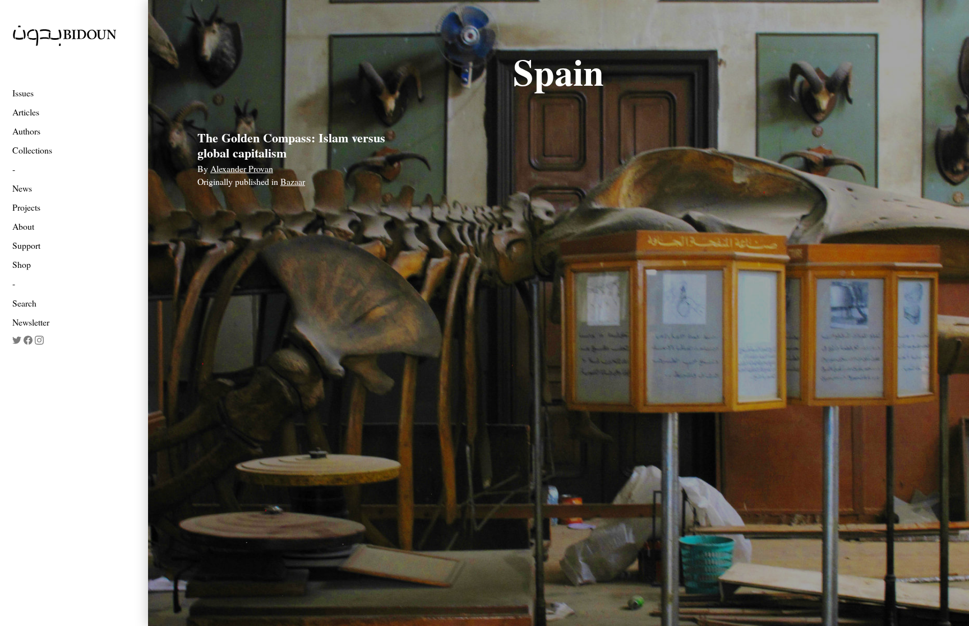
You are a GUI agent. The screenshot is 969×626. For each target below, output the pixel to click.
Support (26, 245)
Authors (26, 131)
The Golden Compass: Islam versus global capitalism (291, 144)
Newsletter (30, 322)
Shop (21, 264)
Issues (23, 93)
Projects (26, 207)
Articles (25, 112)
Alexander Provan (241, 168)
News (22, 188)
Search (24, 303)
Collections (32, 150)
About (23, 226)
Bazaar (292, 181)
